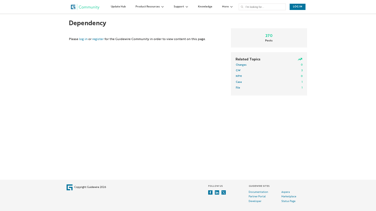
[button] (242, 7)
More (225, 6)
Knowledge (205, 6)
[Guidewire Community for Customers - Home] (85, 7)
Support (179, 6)
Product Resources (148, 6)
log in (83, 39)
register (98, 39)
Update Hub (118, 6)
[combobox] (263, 7)
